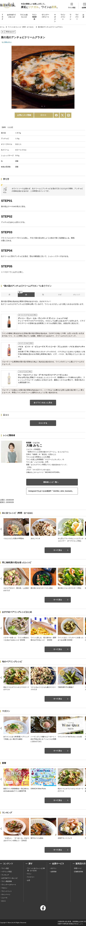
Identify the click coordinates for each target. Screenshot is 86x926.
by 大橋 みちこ (7, 42)
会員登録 (53, 871)
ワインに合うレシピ (24, 16)
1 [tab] (42, 106)
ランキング (5, 875)
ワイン (70, 17)
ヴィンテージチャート (45, 16)
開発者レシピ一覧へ (51, 482)
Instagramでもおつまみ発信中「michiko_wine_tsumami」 (51, 491)
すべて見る (57, 550)
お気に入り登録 (24, 115)
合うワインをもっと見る (43, 402)
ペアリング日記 (6, 871)
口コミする (43, 423)
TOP (2, 17)
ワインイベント (63, 17)
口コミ (44, 115)
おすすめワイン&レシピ (11, 16)
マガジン (55, 18)
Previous (10, 77)
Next (76, 77)
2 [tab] (45, 106)
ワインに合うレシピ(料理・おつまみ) (36, 869)
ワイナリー (77, 17)
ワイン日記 (5, 868)
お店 (83, 16)
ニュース (4, 898)
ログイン (53, 868)
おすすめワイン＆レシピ (9, 878)
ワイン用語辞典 (34, 17)
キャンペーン (5, 894)
